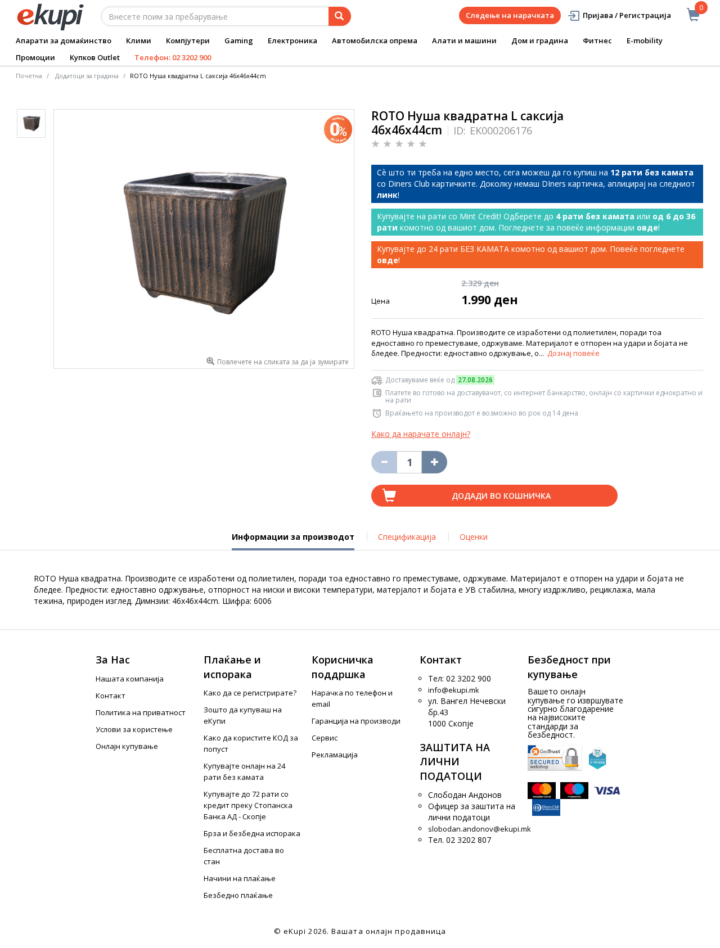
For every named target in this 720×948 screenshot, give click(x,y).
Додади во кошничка (501, 495)
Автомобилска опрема (374, 40)
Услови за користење (134, 729)
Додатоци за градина (87, 75)
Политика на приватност (141, 712)
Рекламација (335, 755)
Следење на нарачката (510, 15)
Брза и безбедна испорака (252, 833)
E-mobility (645, 40)
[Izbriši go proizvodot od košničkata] (384, 462)
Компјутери (188, 40)
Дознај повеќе (573, 353)
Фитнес (597, 40)
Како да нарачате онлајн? (420, 433)
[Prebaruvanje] (339, 16)
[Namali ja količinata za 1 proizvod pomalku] (434, 462)
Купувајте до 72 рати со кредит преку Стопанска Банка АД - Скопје (248, 805)
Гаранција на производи (356, 721)
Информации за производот (293, 540)
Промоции (35, 57)
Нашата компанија (130, 679)
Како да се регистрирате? (250, 693)
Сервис (325, 738)
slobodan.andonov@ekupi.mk (479, 829)
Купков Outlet (95, 57)
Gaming (238, 40)
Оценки (474, 536)
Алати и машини (464, 40)
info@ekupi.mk (453, 690)
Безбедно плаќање (238, 895)
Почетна (29, 75)
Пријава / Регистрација (627, 15)
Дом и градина (539, 40)
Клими (138, 40)
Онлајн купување (127, 746)
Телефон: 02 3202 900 (172, 57)
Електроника (292, 40)
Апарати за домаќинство (63, 40)
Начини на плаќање (240, 878)
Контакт (110, 695)
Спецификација (407, 536)
